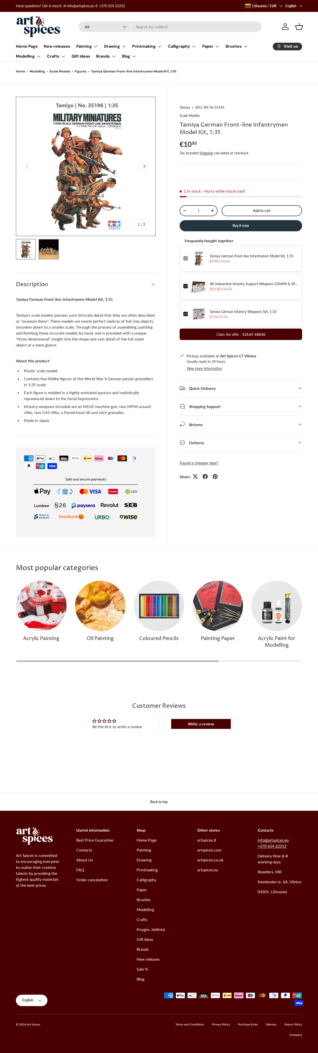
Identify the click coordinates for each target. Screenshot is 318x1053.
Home (20, 71)
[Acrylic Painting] (41, 606)
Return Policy (293, 1024)
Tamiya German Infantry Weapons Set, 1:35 (243, 311)
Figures (80, 71)
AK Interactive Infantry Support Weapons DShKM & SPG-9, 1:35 (254, 284)
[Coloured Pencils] (159, 606)
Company (295, 1035)
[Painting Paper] (218, 606)
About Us (84, 859)
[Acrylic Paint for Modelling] (276, 606)
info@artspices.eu (273, 840)
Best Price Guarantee (94, 840)
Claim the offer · (240, 334)
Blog (126, 56)
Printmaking (144, 46)
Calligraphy (179, 46)
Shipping (206, 153)
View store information (204, 368)
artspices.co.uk (210, 859)
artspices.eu (207, 869)
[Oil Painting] (100, 606)
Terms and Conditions (189, 1024)
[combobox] (170, 26)
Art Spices (33, 1024)
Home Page (27, 46)
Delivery (271, 1024)
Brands (103, 56)
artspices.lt (206, 840)
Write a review (201, 723)
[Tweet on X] (195, 476)
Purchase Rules (248, 1024)
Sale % (142, 969)
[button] (299, 26)
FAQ (80, 869)
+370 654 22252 (272, 846)
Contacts (84, 850)
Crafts (53, 56)
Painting (84, 46)
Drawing (112, 46)
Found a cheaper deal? (199, 462)
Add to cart (261, 210)
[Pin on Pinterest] (215, 476)
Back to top (159, 802)
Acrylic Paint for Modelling (276, 642)
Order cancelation (92, 879)
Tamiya (185, 107)
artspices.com (209, 850)
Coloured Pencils (159, 638)
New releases (57, 46)
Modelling (25, 56)
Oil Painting (100, 638)
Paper (207, 46)
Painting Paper (218, 638)
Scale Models (59, 71)
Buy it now (241, 225)
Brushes (234, 46)
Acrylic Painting (41, 638)
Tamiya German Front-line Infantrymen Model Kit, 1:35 (251, 256)
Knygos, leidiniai (151, 929)
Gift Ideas (81, 56)
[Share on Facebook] (205, 476)
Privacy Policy (221, 1024)
